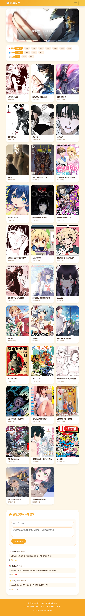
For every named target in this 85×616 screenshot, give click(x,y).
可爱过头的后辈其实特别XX (17, 258)
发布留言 (19, 541)
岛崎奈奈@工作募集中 (39, 419)
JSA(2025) (36, 379)
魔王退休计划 (61, 97)
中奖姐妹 (35, 338)
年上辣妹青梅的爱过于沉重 (66, 177)
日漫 (27, 52)
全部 (17, 57)
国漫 (41, 52)
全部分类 (18, 48)
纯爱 (48, 48)
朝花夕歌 (10, 338)
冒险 (34, 48)
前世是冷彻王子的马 (14, 499)
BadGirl (60, 298)
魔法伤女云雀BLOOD (64, 217)
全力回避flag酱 (13, 97)
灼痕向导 (60, 137)
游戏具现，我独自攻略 (39, 97)
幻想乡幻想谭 (36, 258)
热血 (69, 48)
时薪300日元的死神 (64, 338)
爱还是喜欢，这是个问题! (65, 258)
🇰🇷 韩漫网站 (13, 3)
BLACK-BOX (12, 379)
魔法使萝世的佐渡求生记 (16, 298)
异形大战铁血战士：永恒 (40, 177)
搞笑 (41, 48)
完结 (31, 57)
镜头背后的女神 (13, 217)
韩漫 (34, 52)
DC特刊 (60, 459)
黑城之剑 (35, 137)
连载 (24, 57)
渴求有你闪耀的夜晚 (39, 499)
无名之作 (10, 177)
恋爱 (27, 48)
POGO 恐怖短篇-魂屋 (39, 217)
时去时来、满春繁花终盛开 (41, 298)
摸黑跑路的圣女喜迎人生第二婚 (42, 459)
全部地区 (18, 52)
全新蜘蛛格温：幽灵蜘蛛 (16, 419)
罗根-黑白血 (12, 137)
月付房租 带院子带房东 (64, 419)
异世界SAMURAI (13, 459)
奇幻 (55, 48)
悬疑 (62, 48)
